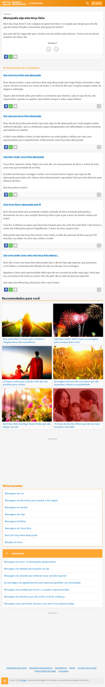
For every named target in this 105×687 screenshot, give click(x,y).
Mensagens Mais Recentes (40, 668)
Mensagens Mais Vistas (17, 668)
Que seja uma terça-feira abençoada (22, 116)
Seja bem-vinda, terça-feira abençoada (23, 156)
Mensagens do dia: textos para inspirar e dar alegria (31, 500)
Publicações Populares (45, 671)
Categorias (63, 671)
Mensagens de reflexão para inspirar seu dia (26, 568)
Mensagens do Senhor (16, 507)
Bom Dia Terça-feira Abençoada (21, 535)
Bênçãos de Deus (14, 542)
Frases (72, 668)
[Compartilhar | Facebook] (6, 57)
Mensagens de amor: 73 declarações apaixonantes (30, 561)
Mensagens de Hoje (15, 514)
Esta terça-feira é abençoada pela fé (22, 204)
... (99, 106)
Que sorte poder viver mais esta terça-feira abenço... (31, 255)
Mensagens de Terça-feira (18, 528)
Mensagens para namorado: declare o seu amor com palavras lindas (39, 603)
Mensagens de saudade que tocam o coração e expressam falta (36, 589)
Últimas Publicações (87, 668)
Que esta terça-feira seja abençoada (22, 75)
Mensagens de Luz (14, 493)
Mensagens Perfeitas (15, 521)
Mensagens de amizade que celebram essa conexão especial (35, 575)
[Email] (15, 57)
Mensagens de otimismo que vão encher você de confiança (34, 596)
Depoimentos (61, 668)
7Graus (23, 680)
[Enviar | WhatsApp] (11, 57)
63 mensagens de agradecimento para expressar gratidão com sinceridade (42, 582)
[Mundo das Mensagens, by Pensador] (27, 4)
